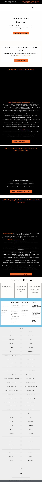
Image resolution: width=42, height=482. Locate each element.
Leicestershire (30, 421)
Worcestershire (30, 460)
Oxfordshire (31, 433)
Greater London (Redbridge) (30, 398)
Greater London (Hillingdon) (30, 382)
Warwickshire (11, 452)
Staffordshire (11, 444)
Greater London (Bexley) (11, 359)
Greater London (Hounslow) (11, 386)
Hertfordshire (11, 417)
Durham (11, 347)
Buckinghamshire (31, 335)
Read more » (34, 321)
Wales (21, 476)
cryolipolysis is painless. (24, 129)
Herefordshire (30, 413)
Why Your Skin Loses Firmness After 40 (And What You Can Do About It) (36, 306)
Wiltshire (11, 460)
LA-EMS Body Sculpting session (14, 239)
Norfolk (11, 429)
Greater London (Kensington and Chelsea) (31, 386)
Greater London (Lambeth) (30, 390)
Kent (30, 417)
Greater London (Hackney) (30, 374)
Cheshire (30, 339)
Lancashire (11, 421)
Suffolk (31, 444)
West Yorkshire (30, 456)
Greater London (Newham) (11, 398)
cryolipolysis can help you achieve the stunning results (19, 102)
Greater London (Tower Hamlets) (11, 405)
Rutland (11, 437)
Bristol (11, 335)
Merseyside (31, 425)
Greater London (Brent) (31, 359)
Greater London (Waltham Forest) (30, 405)
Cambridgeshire (11, 339)
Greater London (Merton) (31, 394)
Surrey (11, 448)
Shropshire (30, 437)
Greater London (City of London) (11, 366)
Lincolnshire (11, 425)
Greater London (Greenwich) (11, 374)
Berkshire (30, 331)
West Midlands (30, 452)
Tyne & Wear (31, 448)
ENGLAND (21, 328)
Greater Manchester (30, 409)
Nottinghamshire (11, 433)
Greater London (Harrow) (11, 382)
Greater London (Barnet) (31, 355)
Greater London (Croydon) (30, 366)
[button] (32, 7)
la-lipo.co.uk (21, 480)
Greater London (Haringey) (30, 378)
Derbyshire (11, 343)
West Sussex (11, 456)
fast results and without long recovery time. (24, 55)
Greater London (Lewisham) (11, 394)
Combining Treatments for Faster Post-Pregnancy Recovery (36, 319)
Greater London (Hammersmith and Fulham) (11, 378)
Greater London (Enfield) (31, 370)
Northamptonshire (31, 429)
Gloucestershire (30, 351)
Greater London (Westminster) (11, 409)
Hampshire (11, 413)
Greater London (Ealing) (11, 370)
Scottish (21, 468)
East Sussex (31, 347)
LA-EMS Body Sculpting (8, 233)
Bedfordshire (11, 331)
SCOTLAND (21, 465)
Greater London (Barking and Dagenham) (11, 355)
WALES (21, 473)
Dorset (31, 343)
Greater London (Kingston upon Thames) (11, 390)
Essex (11, 351)
